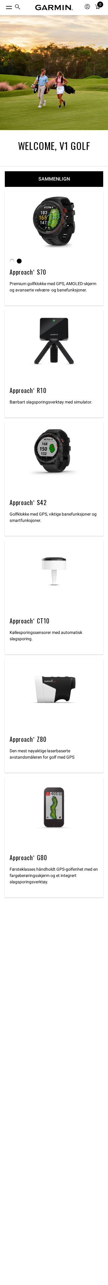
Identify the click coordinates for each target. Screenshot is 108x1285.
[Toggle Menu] (3, 6)
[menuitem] (17, 7)
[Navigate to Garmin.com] (54, 7)
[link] (54, 72)
